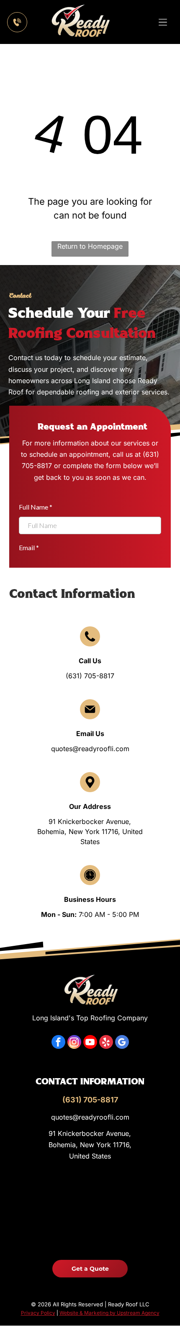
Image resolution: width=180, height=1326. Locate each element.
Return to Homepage (90, 246)
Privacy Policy (38, 1313)
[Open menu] (163, 22)
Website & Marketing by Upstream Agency (109, 1313)
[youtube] (90, 1043)
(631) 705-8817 (90, 676)
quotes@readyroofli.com (90, 748)
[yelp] (106, 1043)
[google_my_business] (122, 1043)
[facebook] (58, 1043)
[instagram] (74, 1043)
